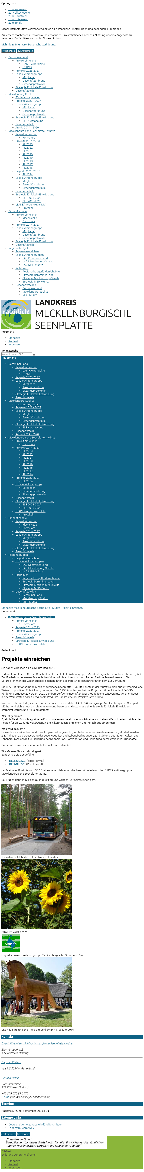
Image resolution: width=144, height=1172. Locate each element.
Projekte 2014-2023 (27, 141)
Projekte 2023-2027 (27, 70)
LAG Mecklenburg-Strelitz (38, 261)
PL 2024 (27, 174)
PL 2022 (27, 147)
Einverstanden (25, 51)
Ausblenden (9, 51)
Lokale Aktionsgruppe (28, 74)
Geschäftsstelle (24, 90)
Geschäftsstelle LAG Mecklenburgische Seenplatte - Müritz (37, 1043)
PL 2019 (27, 157)
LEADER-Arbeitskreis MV (30, 204)
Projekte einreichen (27, 251)
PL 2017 (27, 164)
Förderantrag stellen (27, 97)
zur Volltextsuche (19, 12)
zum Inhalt (15, 22)
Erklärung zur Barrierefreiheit (18, 1154)
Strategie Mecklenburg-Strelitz (40, 278)
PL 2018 (27, 161)
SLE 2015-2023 (31, 201)
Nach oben (23, 1134)
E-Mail (5, 1097)
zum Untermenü (18, 19)
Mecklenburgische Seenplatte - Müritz (31, 131)
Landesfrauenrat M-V (21, 1128)
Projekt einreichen (26, 60)
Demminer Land (18, 57)
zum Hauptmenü (18, 16)
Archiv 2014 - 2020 (27, 127)
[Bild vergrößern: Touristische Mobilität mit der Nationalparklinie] (36, 853)
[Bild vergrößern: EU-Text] (54, 1148)
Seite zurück (8, 1134)
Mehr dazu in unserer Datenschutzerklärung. (28, 44)
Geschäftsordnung (33, 80)
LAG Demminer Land (35, 258)
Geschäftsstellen (25, 285)
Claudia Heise (9, 1077)
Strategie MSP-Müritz (35, 281)
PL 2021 (27, 151)
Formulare (28, 137)
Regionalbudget (18, 248)
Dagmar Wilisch (11, 1062)
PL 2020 (27, 154)
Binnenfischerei (17, 211)
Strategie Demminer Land (38, 275)
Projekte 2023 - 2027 (28, 100)
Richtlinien (21, 268)
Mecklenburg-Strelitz (21, 94)
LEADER (27, 67)
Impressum (15, 344)
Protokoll (28, 208)
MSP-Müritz (29, 295)
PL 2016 (27, 167)
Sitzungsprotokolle (33, 84)
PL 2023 (27, 144)
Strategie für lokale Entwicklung (34, 87)
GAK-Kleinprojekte (33, 64)
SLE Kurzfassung (32, 120)
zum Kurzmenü (17, 9)
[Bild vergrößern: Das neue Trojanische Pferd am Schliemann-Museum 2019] (36, 1026)
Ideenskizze (29, 218)
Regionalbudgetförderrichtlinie (41, 271)
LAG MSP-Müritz (32, 264)
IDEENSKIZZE (16, 760)
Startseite (14, 337)
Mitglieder (28, 77)
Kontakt (13, 341)
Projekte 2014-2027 (27, 224)
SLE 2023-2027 (31, 198)
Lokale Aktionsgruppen (29, 254)
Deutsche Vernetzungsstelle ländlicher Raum (35, 1124)
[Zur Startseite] (66, 328)
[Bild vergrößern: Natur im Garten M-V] (36, 928)
